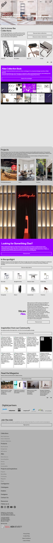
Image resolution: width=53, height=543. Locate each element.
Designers (4, 494)
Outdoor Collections (6, 441)
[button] (7, 344)
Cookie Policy (26, 536)
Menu (13, 2)
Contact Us (4, 498)
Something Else (5, 459)
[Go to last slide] (48, 62)
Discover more (26, 22)
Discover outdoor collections (40, 37)
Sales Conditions (26, 538)
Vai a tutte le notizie (26, 379)
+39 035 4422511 (5, 517)
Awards (3, 464)
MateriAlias (3, 474)
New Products (4, 446)
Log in (46, 2)
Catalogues (4, 487)
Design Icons (4, 449)
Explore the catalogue (26, 78)
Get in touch (31, 1)
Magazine (3, 479)
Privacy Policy (26, 533)
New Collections (5, 436)
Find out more (26, 253)
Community (4, 476)
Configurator (5, 484)
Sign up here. (26, 425)
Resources (4, 501)
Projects (3, 472)
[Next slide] (51, 62)
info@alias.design (5, 518)
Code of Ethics (26, 540)
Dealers (3, 491)
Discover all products (26, 267)
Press (2, 481)
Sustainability (4, 466)
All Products (4, 451)
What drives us (4, 457)
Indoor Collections (5, 439)
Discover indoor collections (39, 33)
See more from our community (26, 333)
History (2, 461)
